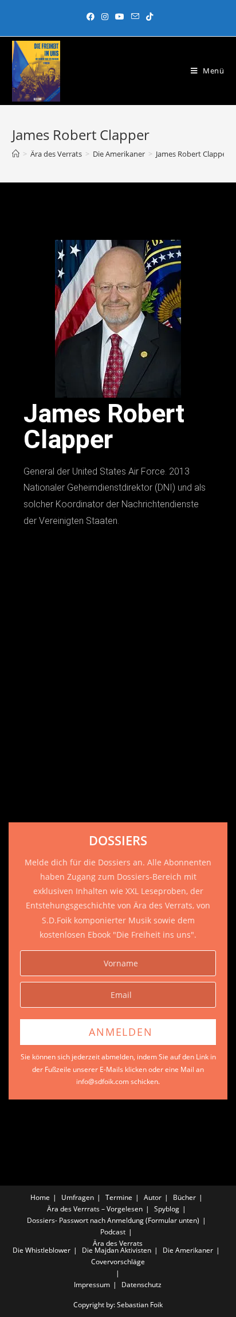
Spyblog (166, 1209)
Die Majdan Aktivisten (116, 1250)
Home (40, 1197)
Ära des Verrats (118, 1243)
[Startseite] (15, 154)
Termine (118, 1197)
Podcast (112, 1232)
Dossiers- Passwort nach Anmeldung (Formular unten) (113, 1220)
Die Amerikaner (188, 1250)
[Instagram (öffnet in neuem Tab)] (105, 16)
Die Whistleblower (41, 1250)
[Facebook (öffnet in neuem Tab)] (90, 16)
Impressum (92, 1284)
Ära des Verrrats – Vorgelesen (95, 1209)
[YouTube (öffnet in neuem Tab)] (120, 16)
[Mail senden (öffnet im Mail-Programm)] (135, 16)
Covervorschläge (118, 1262)
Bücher (184, 1197)
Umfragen (77, 1197)
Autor (153, 1197)
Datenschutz (141, 1284)
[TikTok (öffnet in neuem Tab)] (148, 16)
